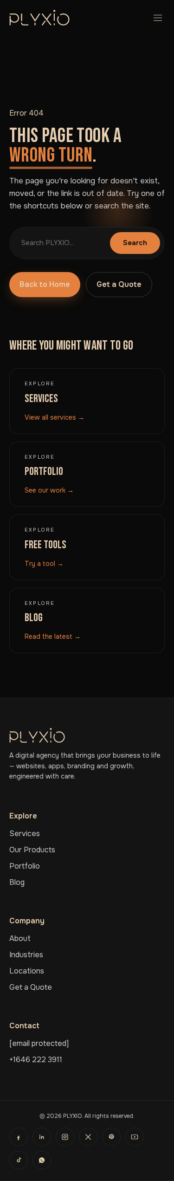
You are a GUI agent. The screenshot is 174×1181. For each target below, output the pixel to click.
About (20, 938)
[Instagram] (65, 1137)
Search (135, 242)
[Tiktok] (18, 1160)
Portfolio (24, 866)
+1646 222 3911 (35, 1059)
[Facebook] (18, 1137)
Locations (26, 971)
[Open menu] (155, 17)
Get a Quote (119, 284)
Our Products (32, 850)
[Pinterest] (111, 1137)
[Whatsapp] (41, 1160)
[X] (88, 1137)
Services (24, 833)
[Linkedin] (41, 1137)
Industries (26, 955)
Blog (17, 882)
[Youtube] (134, 1137)
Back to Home (44, 284)
